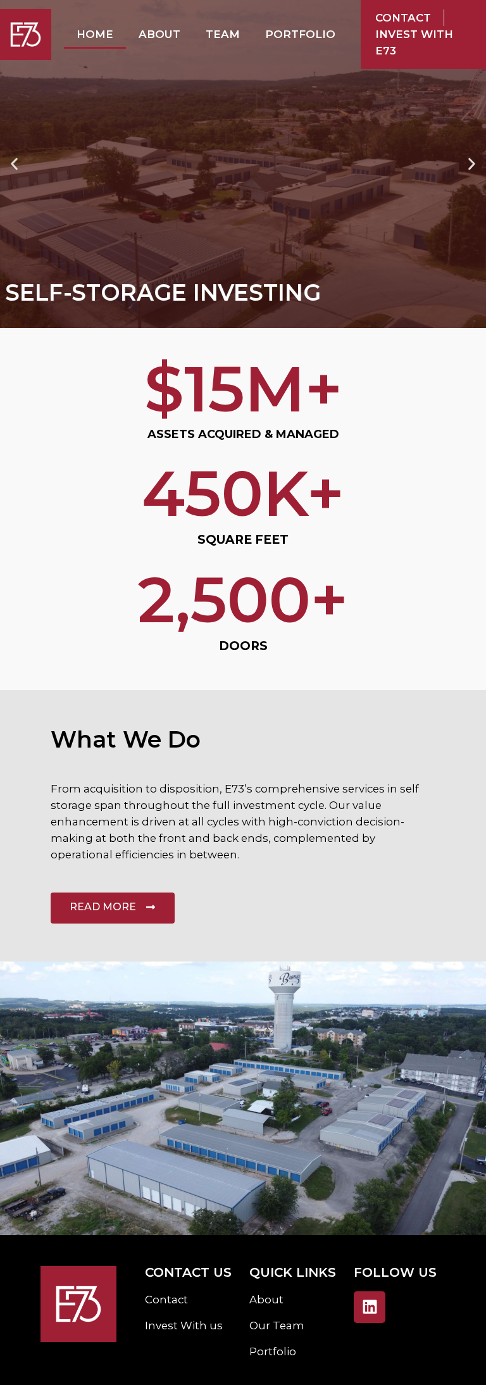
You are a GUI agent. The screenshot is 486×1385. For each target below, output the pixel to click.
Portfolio (300, 34)
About (159, 34)
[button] (14, 164)
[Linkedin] (369, 1307)
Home (95, 34)
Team (223, 34)
